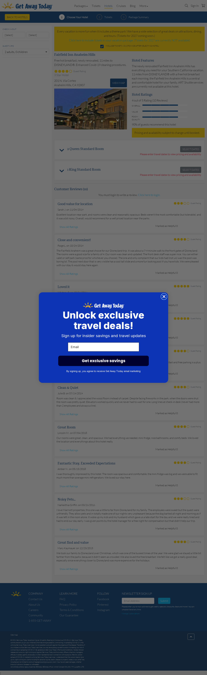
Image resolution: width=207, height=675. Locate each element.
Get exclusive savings (103, 360)
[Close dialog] (164, 296)
